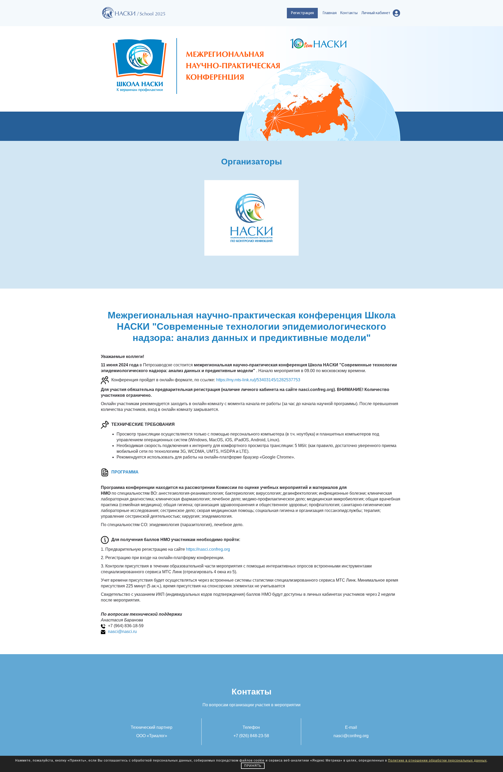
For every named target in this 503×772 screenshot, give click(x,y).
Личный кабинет (376, 13)
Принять (252, 766)
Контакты (349, 13)
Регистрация (302, 13)
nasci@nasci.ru (122, 631)
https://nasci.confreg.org (208, 549)
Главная (329, 13)
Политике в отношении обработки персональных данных (437, 760)
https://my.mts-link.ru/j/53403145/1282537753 (258, 380)
